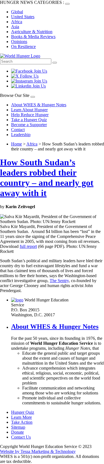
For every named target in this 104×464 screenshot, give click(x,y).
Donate (17, 432)
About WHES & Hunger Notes (38, 104)
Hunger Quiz (22, 412)
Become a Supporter (29, 124)
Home (16, 144)
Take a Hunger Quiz (29, 119)
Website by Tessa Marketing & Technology (38, 451)
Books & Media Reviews (33, 36)
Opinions (19, 41)
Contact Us (21, 437)
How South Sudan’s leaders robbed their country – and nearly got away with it (46, 177)
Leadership (21, 134)
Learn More (21, 417)
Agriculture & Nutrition (31, 31)
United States (22, 16)
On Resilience (23, 46)
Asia (15, 26)
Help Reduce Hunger (30, 114)
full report (28, 246)
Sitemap (18, 427)
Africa (16, 21)
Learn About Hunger (29, 109)
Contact (18, 129)
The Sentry (59, 280)
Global (17, 11)
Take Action (21, 422)
